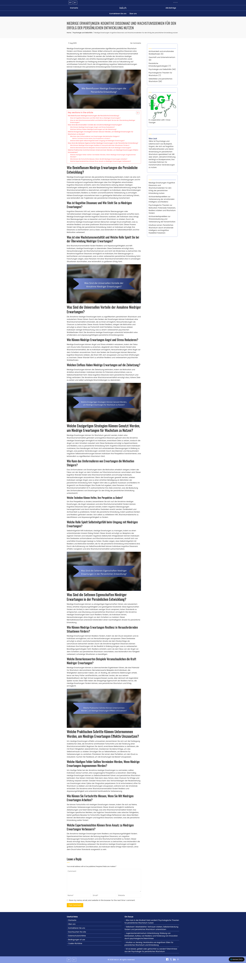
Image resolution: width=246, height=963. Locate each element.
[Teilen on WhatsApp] (178, 960)
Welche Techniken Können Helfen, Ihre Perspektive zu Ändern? (91, 138)
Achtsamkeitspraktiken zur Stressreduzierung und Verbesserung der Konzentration (162, 219)
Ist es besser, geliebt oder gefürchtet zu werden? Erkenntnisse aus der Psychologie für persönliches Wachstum (151, 950)
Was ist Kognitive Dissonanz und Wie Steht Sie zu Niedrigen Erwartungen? (95, 118)
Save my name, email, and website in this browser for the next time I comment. (102, 900)
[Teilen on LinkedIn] (174, 960)
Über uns (133, 13)
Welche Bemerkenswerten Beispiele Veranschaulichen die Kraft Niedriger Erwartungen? (100, 148)
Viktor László (153, 138)
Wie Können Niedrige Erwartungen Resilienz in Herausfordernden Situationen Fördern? (99, 145)
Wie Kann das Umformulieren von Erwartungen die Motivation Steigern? (95, 136)
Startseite (74, 8)
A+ (70, 2)
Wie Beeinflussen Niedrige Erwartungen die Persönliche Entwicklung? (93, 116)
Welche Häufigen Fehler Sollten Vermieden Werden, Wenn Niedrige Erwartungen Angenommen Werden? (103, 156)
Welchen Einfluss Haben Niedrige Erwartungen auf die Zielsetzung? (93, 129)
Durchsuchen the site (77, 932)
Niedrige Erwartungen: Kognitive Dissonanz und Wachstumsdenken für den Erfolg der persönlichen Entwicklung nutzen (162, 188)
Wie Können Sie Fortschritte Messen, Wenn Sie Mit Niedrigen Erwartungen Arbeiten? (98, 159)
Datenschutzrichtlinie (77, 936)
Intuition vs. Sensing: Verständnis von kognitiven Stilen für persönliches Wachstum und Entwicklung (149, 943)
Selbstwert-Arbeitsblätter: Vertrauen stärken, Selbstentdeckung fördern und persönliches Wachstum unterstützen (151, 928)
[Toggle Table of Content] (137, 112)
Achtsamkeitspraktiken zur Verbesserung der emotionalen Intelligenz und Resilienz (162, 199)
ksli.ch (123, 8)
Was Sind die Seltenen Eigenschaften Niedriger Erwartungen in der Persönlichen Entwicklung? (103, 143)
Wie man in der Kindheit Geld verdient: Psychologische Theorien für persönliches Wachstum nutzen (152, 921)
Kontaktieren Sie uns (117, 13)
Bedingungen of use (76, 939)
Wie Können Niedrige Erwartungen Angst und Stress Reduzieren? (92, 127)
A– (75, 2)
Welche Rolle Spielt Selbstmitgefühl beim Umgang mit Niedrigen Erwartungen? (97, 141)
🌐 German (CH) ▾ (236, 959)
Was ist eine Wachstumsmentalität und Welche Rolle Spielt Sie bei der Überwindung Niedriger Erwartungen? (102, 121)
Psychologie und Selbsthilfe (160, 69)
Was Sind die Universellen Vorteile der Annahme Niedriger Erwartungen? (95, 125)
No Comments (135, 43)
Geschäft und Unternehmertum (162, 57)
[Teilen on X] (171, 960)
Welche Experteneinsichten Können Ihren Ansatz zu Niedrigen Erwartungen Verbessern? (100, 161)
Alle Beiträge (171, 8)
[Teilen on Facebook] (167, 960)
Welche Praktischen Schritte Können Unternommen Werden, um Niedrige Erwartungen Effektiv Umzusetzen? (103, 151)
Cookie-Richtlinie (75, 943)
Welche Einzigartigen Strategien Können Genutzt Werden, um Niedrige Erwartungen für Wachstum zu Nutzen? (100, 133)
